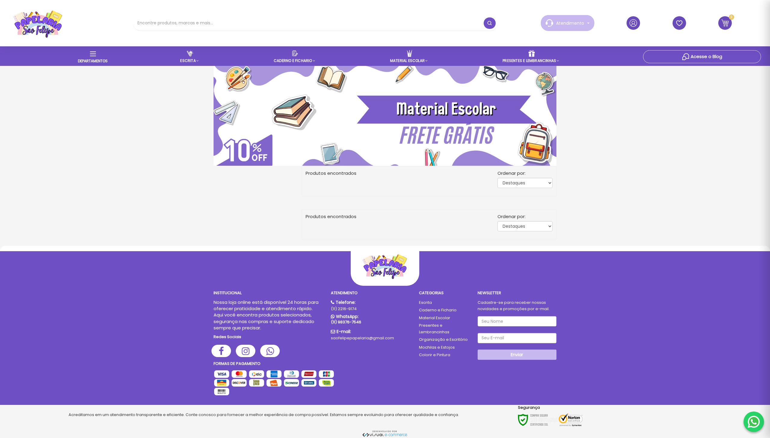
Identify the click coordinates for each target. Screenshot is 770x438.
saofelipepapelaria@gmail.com (362, 338)
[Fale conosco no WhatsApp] (754, 422)
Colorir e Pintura (434, 355)
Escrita (425, 302)
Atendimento (570, 23)
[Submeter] (490, 23)
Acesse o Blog (705, 56)
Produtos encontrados (331, 216)
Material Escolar (434, 318)
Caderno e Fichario (438, 310)
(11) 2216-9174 (344, 309)
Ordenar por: (511, 173)
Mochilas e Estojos (437, 347)
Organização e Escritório (443, 339)
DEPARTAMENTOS (93, 60)
